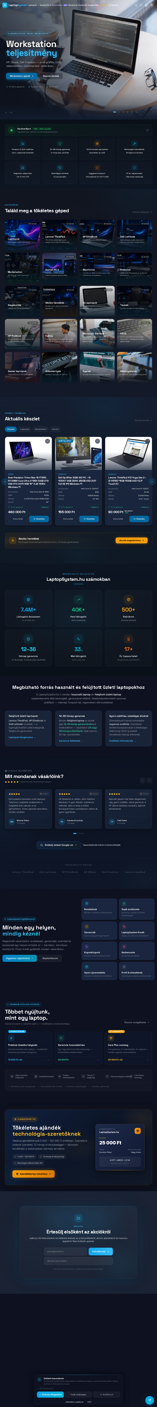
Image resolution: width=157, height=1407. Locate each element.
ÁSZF (89, 1402)
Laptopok (32, 5)
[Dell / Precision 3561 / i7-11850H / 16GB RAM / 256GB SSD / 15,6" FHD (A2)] (128, 453)
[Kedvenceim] (141, 5)
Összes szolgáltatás (135, 1022)
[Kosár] (152, 5)
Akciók (105, 5)
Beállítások (108, 1394)
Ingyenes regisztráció (18, 958)
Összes (10, 429)
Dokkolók (82, 5)
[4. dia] (127, 112)
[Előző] (142, 112)
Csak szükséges (78, 1394)
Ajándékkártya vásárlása (33, 1174)
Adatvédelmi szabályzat (74, 1402)
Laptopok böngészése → (22, 737)
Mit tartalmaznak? (46, 1388)
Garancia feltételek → (71, 740)
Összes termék (142, 420)
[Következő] (149, 112)
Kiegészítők (93, 5)
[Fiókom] (146, 5)
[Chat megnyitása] (149, 1400)
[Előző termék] (5, 481)
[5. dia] (132, 112)
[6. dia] (136, 112)
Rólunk (44, 76)
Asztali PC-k (45, 5)
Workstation (59, 5)
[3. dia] (123, 112)
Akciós (55, 429)
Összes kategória (140, 212)
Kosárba (40, 519)
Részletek (18, 519)
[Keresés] (135, 5)
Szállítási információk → (122, 740)
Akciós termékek (19, 76)
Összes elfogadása (52, 1394)
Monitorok (73, 5)
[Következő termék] (152, 481)
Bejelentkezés (50, 958)
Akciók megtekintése (130, 540)
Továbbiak (113, 5)
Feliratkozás (99, 1251)
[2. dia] (119, 112)
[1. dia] (115, 112)
